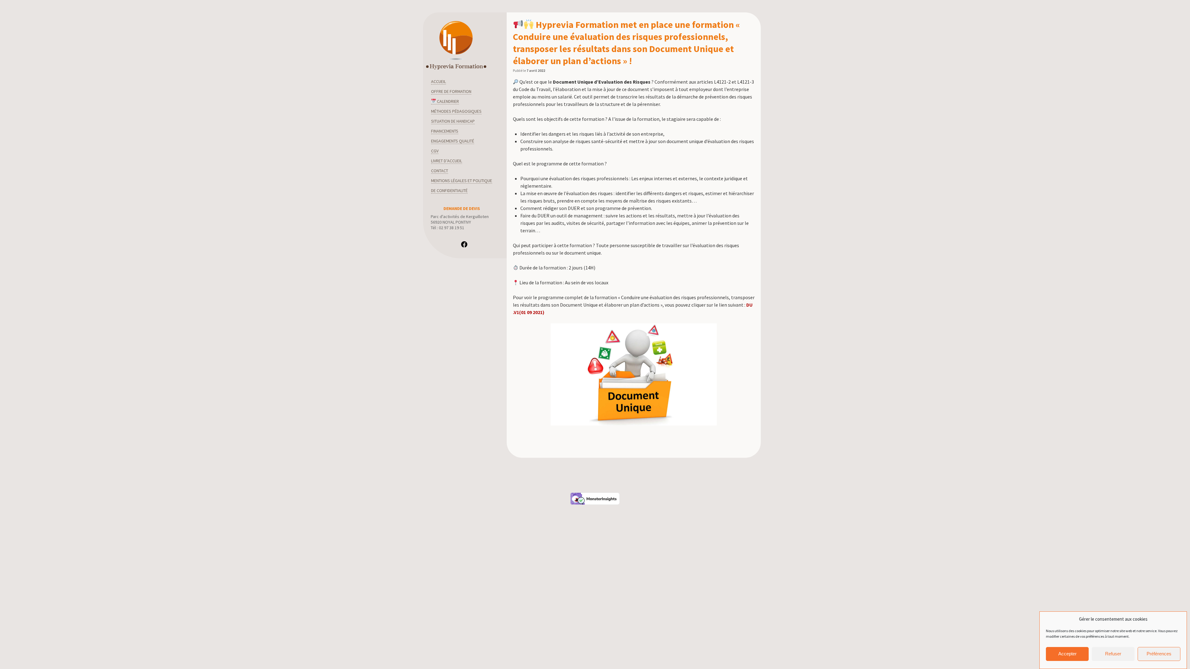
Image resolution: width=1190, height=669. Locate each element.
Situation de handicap (453, 121)
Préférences (1159, 654)
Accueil (438, 81)
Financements (444, 131)
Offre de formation (451, 91)
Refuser (1113, 654)
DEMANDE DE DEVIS (461, 208)
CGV (435, 151)
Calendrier (447, 101)
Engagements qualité (452, 141)
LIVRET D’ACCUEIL (446, 161)
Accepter (1067, 654)
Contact (439, 170)
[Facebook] (464, 246)
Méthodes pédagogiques (456, 111)
